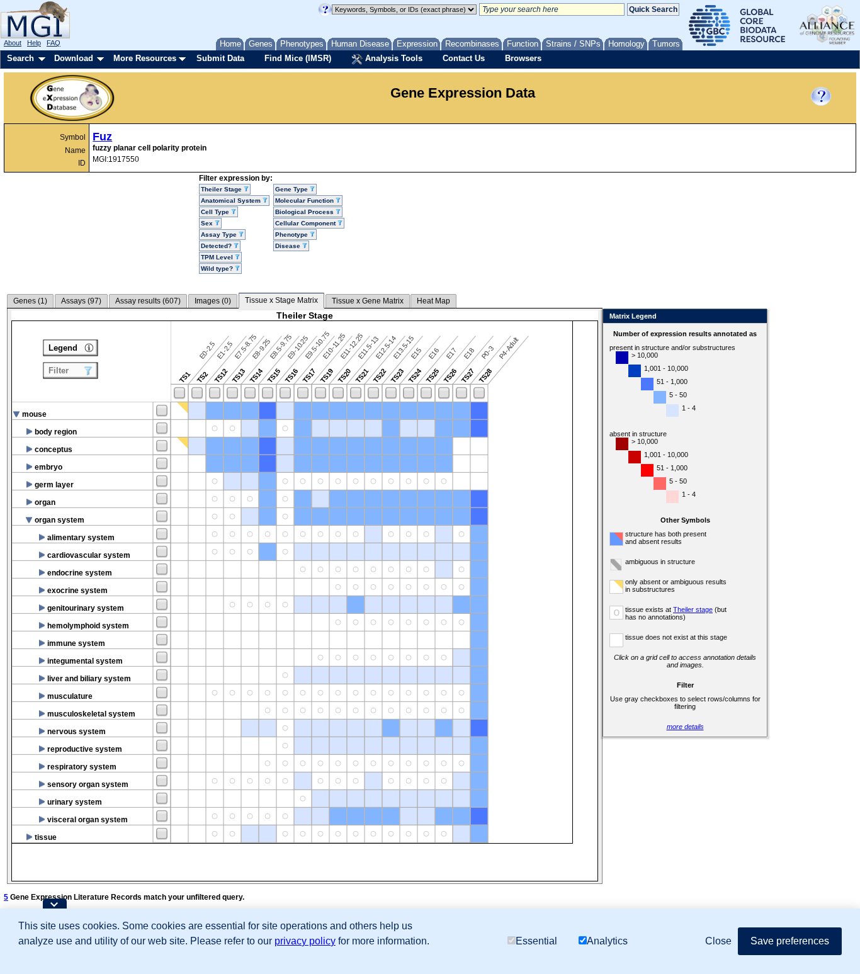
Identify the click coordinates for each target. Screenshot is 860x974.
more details (685, 726)
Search (20, 58)
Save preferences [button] (789, 941)
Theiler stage (693, 609)
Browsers (523, 58)
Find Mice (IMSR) (297, 58)
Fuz (102, 136)
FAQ (53, 43)
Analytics (607, 941)
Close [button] (718, 941)
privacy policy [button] (305, 941)
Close (755, 317)
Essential (536, 941)
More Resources (144, 58)
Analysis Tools (392, 58)
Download (73, 58)
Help (34, 43)
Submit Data (220, 58)
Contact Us (464, 58)
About (12, 43)
